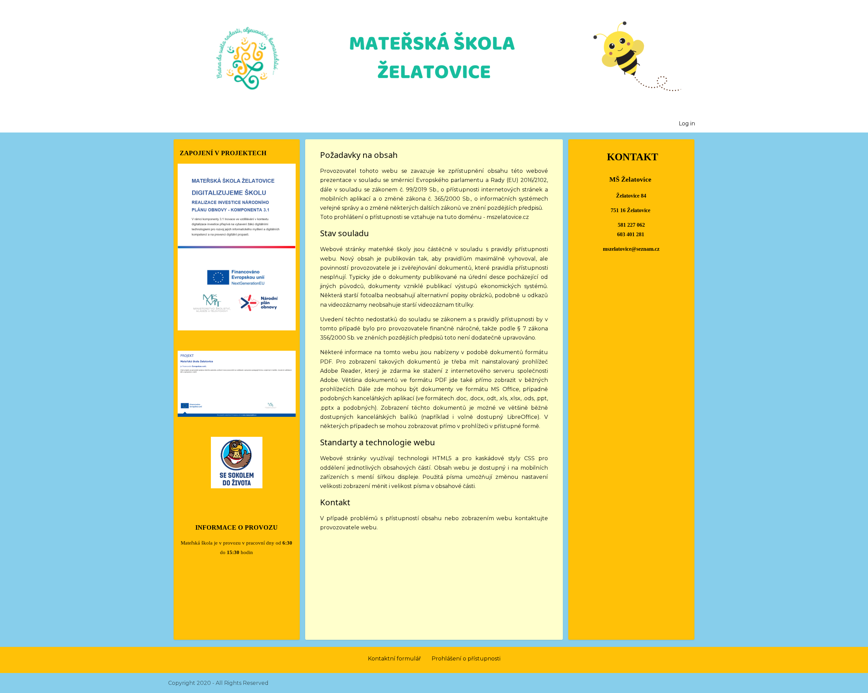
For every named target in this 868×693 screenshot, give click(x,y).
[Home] (434, 58)
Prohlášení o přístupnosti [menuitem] (466, 658)
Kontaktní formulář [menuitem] (394, 658)
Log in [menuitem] (687, 123)
